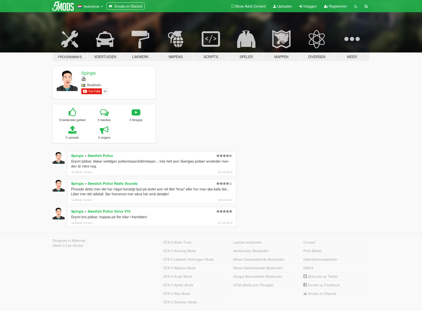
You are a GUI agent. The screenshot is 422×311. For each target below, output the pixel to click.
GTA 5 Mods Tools (177, 242)
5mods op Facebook (323, 284)
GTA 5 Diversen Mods (180, 302)
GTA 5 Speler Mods (178, 284)
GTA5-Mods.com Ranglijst (253, 284)
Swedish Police (100, 155)
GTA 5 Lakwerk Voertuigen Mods (188, 259)
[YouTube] (83, 78)
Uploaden (284, 6)
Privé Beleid (312, 250)
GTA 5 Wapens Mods (179, 267)
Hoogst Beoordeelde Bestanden (258, 276)
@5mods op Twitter (322, 276)
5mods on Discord (321, 293)
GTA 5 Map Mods (176, 293)
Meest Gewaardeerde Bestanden (259, 259)
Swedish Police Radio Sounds (113, 183)
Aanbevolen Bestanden (251, 250)
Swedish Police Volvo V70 (109, 211)
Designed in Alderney (69, 240)
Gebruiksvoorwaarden (320, 259)
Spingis (88, 73)
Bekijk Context (83, 172)
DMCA (308, 267)
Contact (309, 242)
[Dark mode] (356, 6)
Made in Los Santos (68, 245)
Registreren (337, 6)
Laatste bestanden (247, 242)
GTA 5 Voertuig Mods (179, 250)
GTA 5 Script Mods (177, 276)
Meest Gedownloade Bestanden (258, 267)
